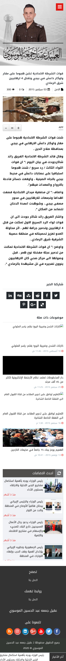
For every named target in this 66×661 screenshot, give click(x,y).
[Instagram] (17, 631)
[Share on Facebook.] (46, 295)
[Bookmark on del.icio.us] (42, 304)
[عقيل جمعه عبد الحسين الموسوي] (29, 22)
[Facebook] (57, 631)
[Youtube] (41, 631)
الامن (57, 89)
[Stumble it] (28, 295)
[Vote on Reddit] (37, 295)
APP (61, 127)
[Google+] (33, 631)
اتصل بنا (33, 580)
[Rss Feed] (9, 631)
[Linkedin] (25, 631)
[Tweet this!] (56, 295)
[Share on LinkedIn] (10, 295)
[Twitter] (49, 631)
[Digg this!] (19, 295)
